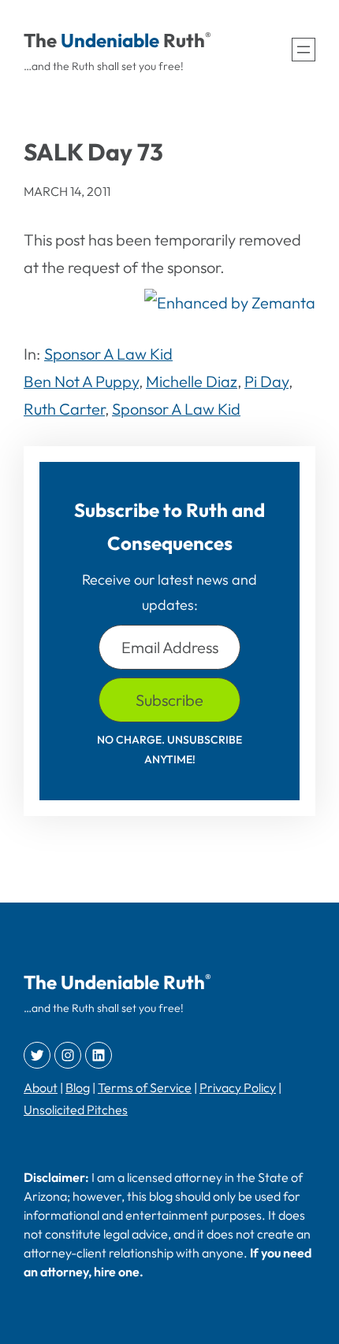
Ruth (184, 40)
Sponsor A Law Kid (108, 354)
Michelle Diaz (191, 381)
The (40, 40)
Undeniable (110, 40)
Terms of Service (145, 1087)
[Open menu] (303, 49)
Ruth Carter (64, 409)
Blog (77, 1087)
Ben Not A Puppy (81, 381)
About (41, 1087)
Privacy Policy (237, 1087)
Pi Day (266, 381)
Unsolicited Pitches (76, 1109)
